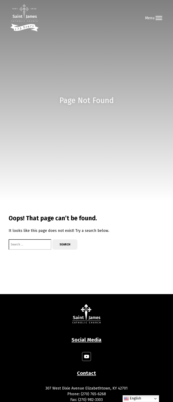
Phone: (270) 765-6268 (86, 394)
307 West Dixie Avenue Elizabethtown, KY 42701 (86, 388)
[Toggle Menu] (158, 18)
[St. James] (24, 18)
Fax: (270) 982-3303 (86, 399)
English (135, 398)
